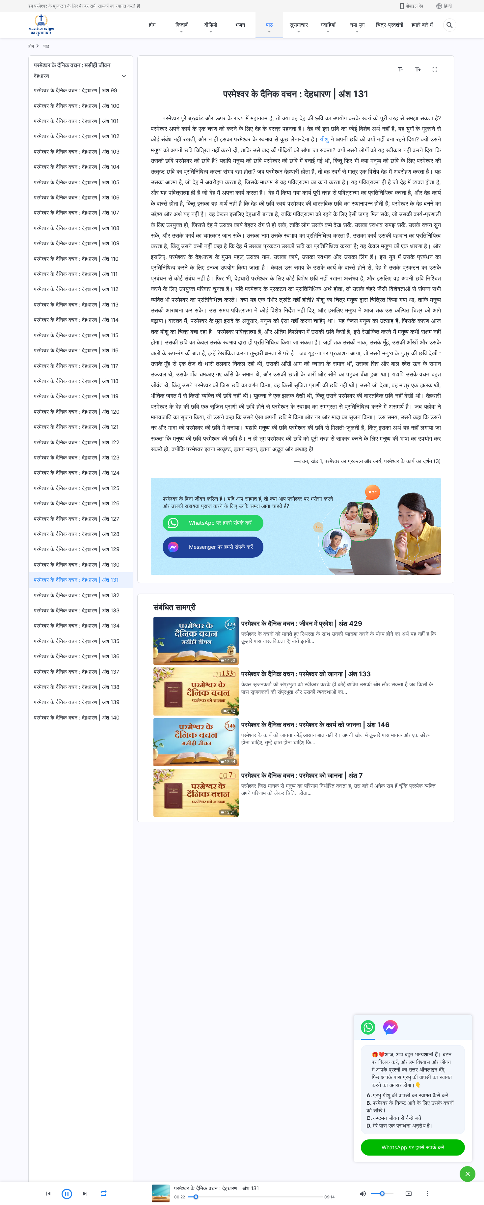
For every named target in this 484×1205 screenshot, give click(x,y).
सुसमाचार (299, 24)
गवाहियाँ (328, 24)
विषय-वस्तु (165, 69)
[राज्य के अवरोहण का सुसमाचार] (47, 25)
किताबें (181, 24)
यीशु (324, 139)
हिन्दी (448, 6)
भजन (240, 24)
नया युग (357, 24)
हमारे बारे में (422, 24)
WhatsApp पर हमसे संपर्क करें (413, 1147)
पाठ (269, 24)
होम (152, 24)
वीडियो (210, 24)
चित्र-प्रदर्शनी (389, 24)
